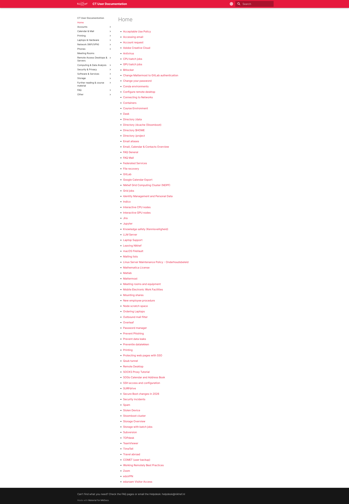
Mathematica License (136, 267)
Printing (128, 350)
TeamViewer (130, 443)
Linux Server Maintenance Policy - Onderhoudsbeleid (156, 262)
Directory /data (132, 119)
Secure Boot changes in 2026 (141, 393)
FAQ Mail (128, 157)
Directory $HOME (134, 130)
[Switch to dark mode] (231, 4)
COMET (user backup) (136, 459)
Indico (127, 201)
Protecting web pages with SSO (142, 355)
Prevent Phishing (133, 333)
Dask (126, 113)
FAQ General (130, 152)
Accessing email (133, 37)
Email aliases (131, 141)
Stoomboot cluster (134, 415)
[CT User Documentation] (82, 4)
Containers (129, 102)
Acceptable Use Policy (137, 31)
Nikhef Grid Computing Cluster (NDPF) (146, 185)
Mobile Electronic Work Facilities (143, 289)
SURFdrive (129, 388)
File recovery (131, 168)
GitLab (127, 174)
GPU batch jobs (132, 64)
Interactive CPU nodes (137, 207)
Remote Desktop (133, 366)
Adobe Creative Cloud (136, 47)
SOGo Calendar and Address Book (144, 377)
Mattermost (130, 278)
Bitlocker (128, 70)
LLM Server (130, 234)
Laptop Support (132, 240)
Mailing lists (130, 256)
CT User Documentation (90, 18)
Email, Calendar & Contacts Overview (146, 146)
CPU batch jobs (132, 58)
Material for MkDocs (98, 500)
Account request (133, 42)
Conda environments (136, 86)
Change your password (137, 80)
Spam (126, 404)
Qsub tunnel (130, 360)
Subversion (130, 432)
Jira (125, 218)
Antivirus (128, 53)
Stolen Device (131, 410)
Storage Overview (134, 421)
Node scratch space (135, 306)
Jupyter (128, 223)
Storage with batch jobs (137, 426)
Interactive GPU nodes (137, 212)
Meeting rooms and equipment (142, 284)
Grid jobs (128, 190)
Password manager (135, 328)
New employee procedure (139, 300)
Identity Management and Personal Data (148, 196)
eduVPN (128, 476)
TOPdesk (128, 437)
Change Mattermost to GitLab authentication (150, 75)
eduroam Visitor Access (137, 481)
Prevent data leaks (134, 339)
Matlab (127, 273)
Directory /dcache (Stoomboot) (142, 124)
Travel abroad (131, 454)
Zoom (126, 470)
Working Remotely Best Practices (143, 465)
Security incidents (134, 399)
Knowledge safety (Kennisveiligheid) (145, 229)
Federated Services (135, 163)
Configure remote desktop (139, 91)
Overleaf (128, 322)
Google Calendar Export (137, 179)
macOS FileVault (133, 251)
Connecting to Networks (138, 97)
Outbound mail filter (135, 317)
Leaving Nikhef (132, 245)
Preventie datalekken (136, 344)
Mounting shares (133, 295)
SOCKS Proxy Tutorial (136, 372)
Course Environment (135, 108)
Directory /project (134, 135)
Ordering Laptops (134, 311)
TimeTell (128, 448)
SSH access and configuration (141, 383)
